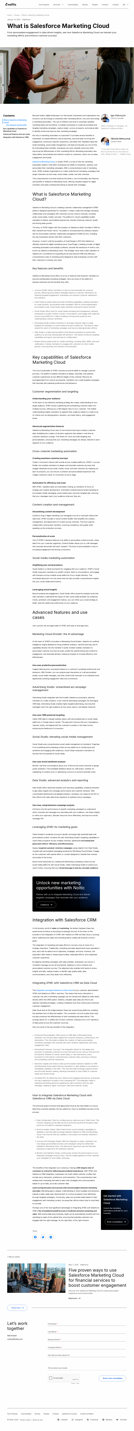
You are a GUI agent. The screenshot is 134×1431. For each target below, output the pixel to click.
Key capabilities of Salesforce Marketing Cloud (15, 130)
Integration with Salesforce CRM (15, 137)
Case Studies (73, 5)
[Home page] (11, 4)
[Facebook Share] (35, 1237)
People (95, 5)
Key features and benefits (16, 125)
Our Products (44, 5)
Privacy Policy (25, 1420)
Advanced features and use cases (16, 134)
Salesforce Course (69, 1414)
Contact (115, 5)
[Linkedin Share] (51, 1237)
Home (9, 15)
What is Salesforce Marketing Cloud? (15, 121)
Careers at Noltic (86, 1414)
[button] (58, 4)
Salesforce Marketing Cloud (43, 162)
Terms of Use (37, 1420)
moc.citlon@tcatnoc (15, 1339)
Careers (105, 5)
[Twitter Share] (43, 1237)
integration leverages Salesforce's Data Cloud (54, 990)
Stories (85, 5)
